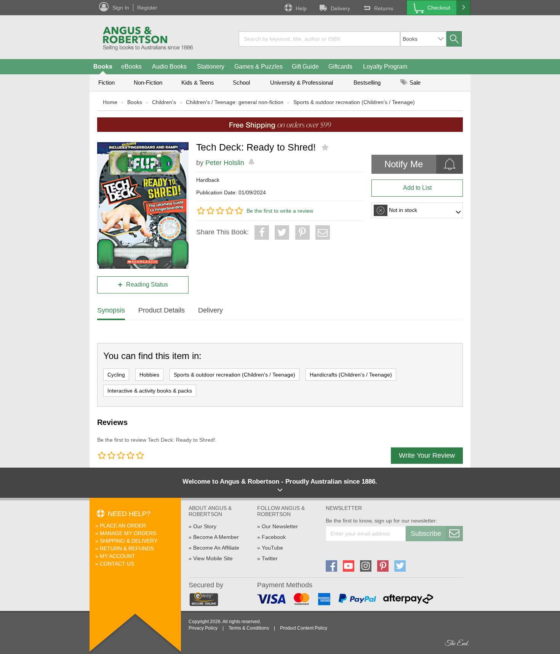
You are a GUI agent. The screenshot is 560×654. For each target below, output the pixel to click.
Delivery (340, 8)
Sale (414, 82)
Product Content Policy (303, 628)
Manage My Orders (128, 533)
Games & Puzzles (258, 66)
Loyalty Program (385, 66)
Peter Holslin (224, 163)
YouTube (272, 548)
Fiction (106, 82)
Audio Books (169, 66)
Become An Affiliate (216, 548)
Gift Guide (305, 66)
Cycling (116, 375)
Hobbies (149, 375)
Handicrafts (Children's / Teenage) (351, 375)
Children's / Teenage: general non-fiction (234, 102)
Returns (383, 8)
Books (102, 66)
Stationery (210, 66)
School (241, 82)
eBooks (131, 66)
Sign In (120, 8)
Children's (164, 102)
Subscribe (426, 533)
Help (301, 8)
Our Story (204, 526)
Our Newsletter (280, 526)
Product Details (161, 310)
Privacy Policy (203, 628)
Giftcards (340, 66)
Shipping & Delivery (128, 541)
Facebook (274, 537)
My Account (117, 556)
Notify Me (403, 164)
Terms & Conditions (249, 628)
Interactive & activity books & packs (149, 391)
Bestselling (367, 82)
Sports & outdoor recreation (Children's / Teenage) (354, 102)
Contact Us (117, 564)
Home (110, 102)
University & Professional (301, 82)
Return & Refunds (127, 548)
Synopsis (111, 310)
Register (147, 8)
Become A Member (216, 537)
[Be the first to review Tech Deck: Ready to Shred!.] (326, 147)
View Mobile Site (213, 558)
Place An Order (123, 526)
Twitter (270, 558)
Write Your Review (427, 455)
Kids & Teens (197, 82)
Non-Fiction (148, 82)
